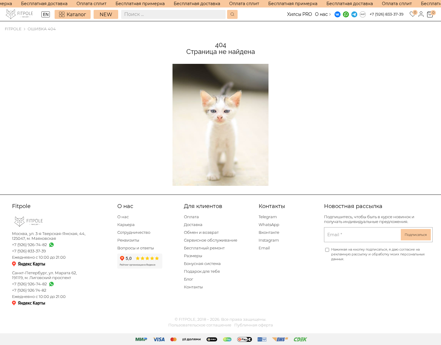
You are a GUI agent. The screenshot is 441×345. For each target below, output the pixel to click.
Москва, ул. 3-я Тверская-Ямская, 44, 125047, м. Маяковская (49, 236)
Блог (188, 279)
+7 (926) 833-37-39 (387, 14)
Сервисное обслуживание (210, 240)
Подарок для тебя (202, 271)
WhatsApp (269, 224)
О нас (321, 14)
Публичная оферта (253, 325)
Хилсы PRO (299, 14)
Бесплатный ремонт (204, 248)
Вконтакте (269, 232)
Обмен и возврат (201, 232)
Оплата (191, 217)
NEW (106, 14)
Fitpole (13, 29)
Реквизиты (128, 240)
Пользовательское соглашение (199, 325)
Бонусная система (202, 263)
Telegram (268, 217)
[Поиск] (232, 14)
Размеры (193, 256)
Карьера (126, 224)
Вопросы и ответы (135, 248)
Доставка (193, 224)
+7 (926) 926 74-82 (29, 290)
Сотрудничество (133, 232)
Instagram (269, 240)
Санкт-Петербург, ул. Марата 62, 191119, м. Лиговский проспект (44, 275)
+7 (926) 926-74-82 (29, 244)
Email (264, 248)
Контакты (193, 287)
